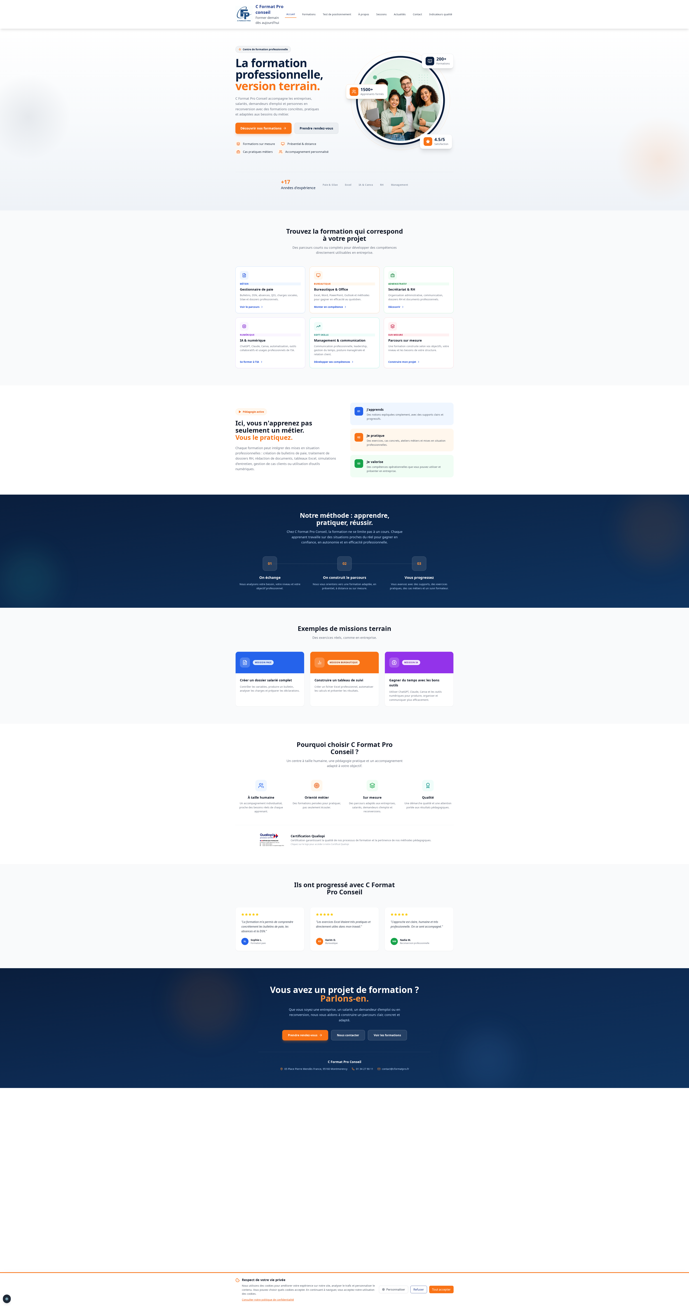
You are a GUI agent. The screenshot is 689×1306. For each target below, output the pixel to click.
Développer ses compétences (332, 361)
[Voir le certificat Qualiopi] (271, 839)
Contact (417, 14)
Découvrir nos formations (261, 128)
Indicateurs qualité (440, 14)
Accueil (290, 14)
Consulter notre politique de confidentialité (268, 1299)
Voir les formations (387, 1035)
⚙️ (7, 1299)
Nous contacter (348, 1035)
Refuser (418, 1289)
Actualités (400, 14)
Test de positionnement (337, 14)
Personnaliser (395, 1289)
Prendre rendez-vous (316, 128)
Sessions (381, 14)
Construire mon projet (402, 361)
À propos (363, 14)
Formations (309, 14)
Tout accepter (441, 1289)
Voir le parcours (249, 307)
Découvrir (394, 307)
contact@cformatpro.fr (395, 1069)
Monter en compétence (328, 307)
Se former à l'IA (249, 361)
